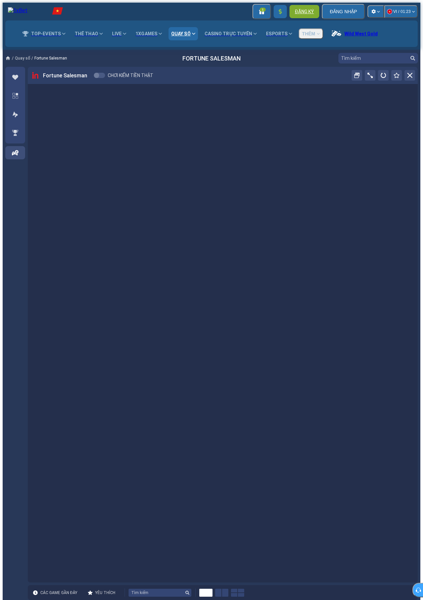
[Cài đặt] (375, 11)
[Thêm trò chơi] (15, 152)
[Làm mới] (383, 75)
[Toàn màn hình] (370, 75)
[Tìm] (412, 58)
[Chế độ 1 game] (205, 593)
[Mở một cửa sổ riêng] (357, 75)
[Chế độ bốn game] (237, 593)
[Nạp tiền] (280, 11)
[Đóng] (409, 75)
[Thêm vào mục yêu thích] (396, 75)
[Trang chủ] (10, 58)
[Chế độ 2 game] (221, 593)
